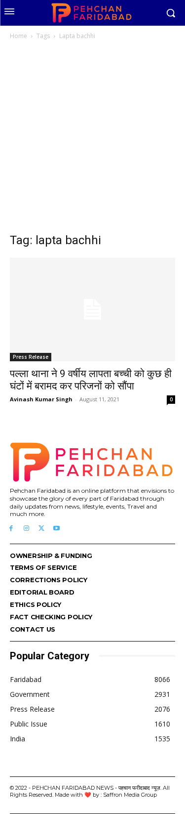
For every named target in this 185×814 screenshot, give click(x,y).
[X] (42, 528)
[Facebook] (11, 528)
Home (18, 36)
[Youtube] (56, 528)
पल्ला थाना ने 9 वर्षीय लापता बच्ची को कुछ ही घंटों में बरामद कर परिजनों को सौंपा (91, 380)
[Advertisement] (92, 139)
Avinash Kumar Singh (41, 399)
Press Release (30, 356)
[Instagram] (26, 528)
